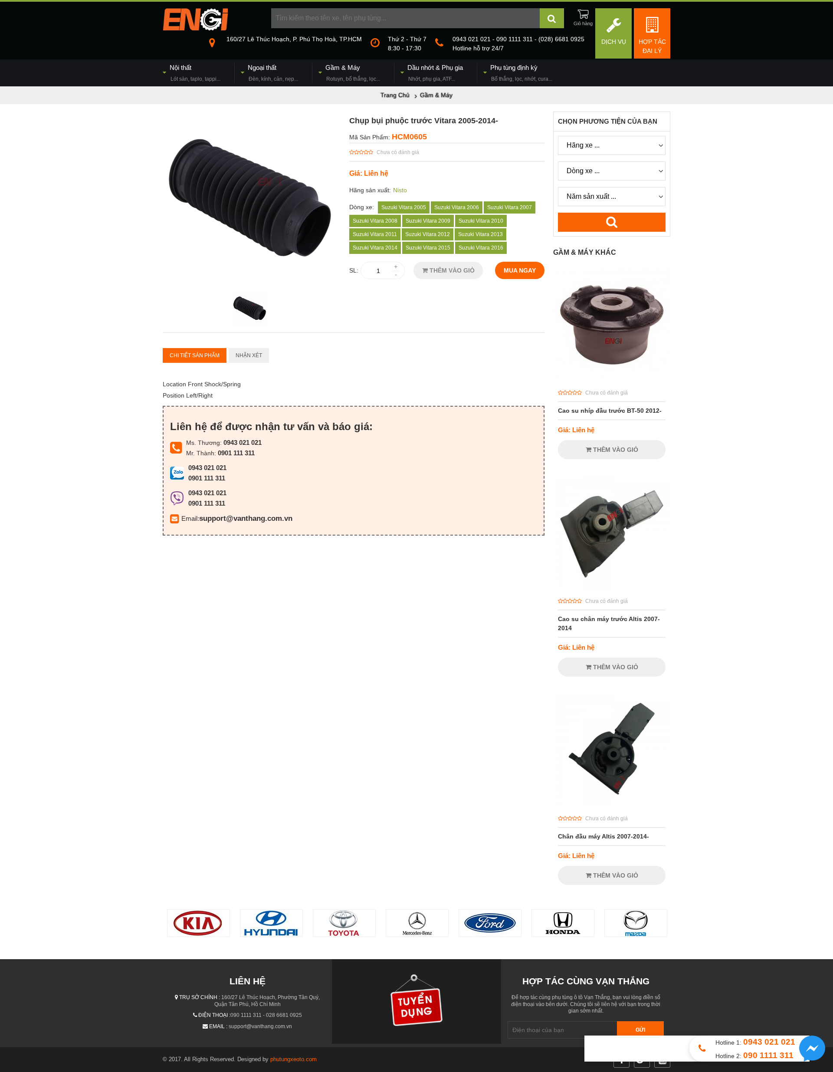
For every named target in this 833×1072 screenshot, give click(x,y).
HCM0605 (409, 136)
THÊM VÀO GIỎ (451, 270)
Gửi (640, 1030)
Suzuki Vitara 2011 (375, 234)
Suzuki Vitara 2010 (481, 221)
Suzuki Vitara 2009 (428, 221)
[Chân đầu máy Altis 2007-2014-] (612, 804)
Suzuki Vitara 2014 (375, 248)
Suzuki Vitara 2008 (375, 221)
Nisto (400, 190)
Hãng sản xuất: (370, 190)
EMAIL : (218, 1026)
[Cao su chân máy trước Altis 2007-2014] (612, 587)
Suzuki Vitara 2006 (456, 207)
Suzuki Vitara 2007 (509, 207)
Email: (190, 518)
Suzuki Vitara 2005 (403, 207)
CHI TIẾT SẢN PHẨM (195, 355)
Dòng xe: (361, 207)
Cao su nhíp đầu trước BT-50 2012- (610, 410)
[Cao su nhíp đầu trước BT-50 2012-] (612, 378)
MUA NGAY (520, 270)
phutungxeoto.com (293, 1059)
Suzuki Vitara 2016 (481, 248)
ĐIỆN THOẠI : (214, 1015)
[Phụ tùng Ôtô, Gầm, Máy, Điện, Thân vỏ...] (195, 28)
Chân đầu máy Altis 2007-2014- (603, 836)
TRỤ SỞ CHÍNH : (199, 997)
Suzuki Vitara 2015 (428, 248)
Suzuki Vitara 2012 (427, 234)
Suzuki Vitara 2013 (480, 234)
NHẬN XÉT (249, 355)
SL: (353, 270)
